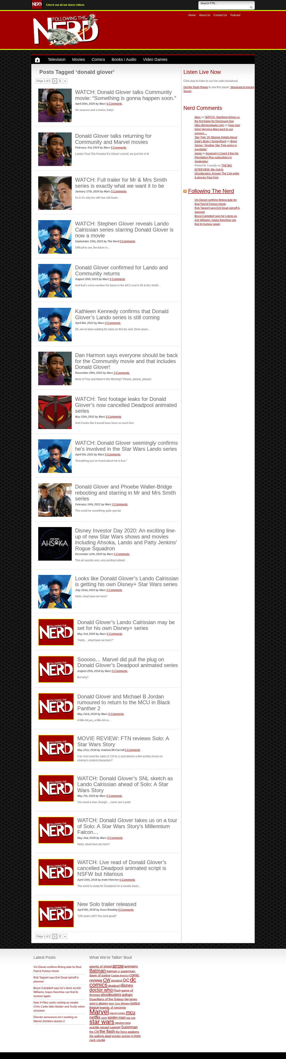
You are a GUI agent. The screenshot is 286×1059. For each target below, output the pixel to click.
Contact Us (220, 15)
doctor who (101, 990)
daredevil (116, 980)
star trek (130, 1017)
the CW (94, 1031)
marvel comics (117, 1013)
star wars (101, 1022)
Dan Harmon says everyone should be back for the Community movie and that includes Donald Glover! (126, 361)
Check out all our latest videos (65, 4)
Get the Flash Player (195, 87)
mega (198, 153)
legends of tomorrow (113, 1007)
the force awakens (127, 1031)
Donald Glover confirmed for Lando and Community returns (121, 270)
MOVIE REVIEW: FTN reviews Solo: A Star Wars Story (123, 741)
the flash (107, 1031)
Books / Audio (124, 59)
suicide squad (99, 1027)
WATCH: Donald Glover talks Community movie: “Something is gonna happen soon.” (125, 95)
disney (126, 985)
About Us (204, 15)
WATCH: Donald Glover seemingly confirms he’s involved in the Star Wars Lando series (126, 446)
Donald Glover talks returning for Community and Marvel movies (113, 139)
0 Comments (114, 103)
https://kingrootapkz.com (209, 125)
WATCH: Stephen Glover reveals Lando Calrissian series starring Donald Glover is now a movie (124, 229)
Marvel (99, 1011)
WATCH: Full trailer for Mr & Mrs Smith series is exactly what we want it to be (121, 183)
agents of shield (100, 966)
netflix (95, 1017)
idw (126, 999)
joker (111, 1003)
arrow (118, 965)
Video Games (155, 59)
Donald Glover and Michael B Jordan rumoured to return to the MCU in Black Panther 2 (123, 702)
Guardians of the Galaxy (106, 999)
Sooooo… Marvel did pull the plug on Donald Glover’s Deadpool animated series (127, 662)
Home (192, 15)
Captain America (120, 975)
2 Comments (121, 372)
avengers (131, 966)
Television (56, 59)
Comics (98, 59)
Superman (129, 1027)
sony (104, 1017)
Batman (97, 970)
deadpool (114, 985)
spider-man (117, 1017)
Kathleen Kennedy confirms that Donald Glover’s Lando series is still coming (121, 314)
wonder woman (121, 1036)
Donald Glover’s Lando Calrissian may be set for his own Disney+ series (126, 625)
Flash (117, 990)
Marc (198, 117)
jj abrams (102, 1003)
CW (106, 980)
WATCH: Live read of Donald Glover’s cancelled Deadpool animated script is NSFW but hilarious (121, 868)
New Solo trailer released (106, 904)
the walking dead (100, 1036)
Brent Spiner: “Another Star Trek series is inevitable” (216, 145)
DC (126, 980)
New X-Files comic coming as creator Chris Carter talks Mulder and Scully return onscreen (59, 1006)
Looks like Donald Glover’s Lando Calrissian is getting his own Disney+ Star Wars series (127, 581)
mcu (130, 1012)
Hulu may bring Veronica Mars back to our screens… (217, 129)
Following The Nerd (211, 191)
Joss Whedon (122, 1003)
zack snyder (97, 1040)
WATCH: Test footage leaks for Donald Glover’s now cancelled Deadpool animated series (126, 405)
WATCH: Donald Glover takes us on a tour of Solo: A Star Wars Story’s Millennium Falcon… (127, 826)
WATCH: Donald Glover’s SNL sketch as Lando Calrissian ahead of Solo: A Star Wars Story (125, 784)
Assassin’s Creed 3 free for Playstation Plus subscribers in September (216, 157)
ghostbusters (111, 995)
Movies (78, 59)
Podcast (235, 15)
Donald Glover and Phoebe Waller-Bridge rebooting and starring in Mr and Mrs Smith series (125, 493)
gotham (127, 995)
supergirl (114, 1027)
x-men (136, 1036)
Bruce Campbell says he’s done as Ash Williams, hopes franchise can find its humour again (216, 220)
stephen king (123, 1022)
